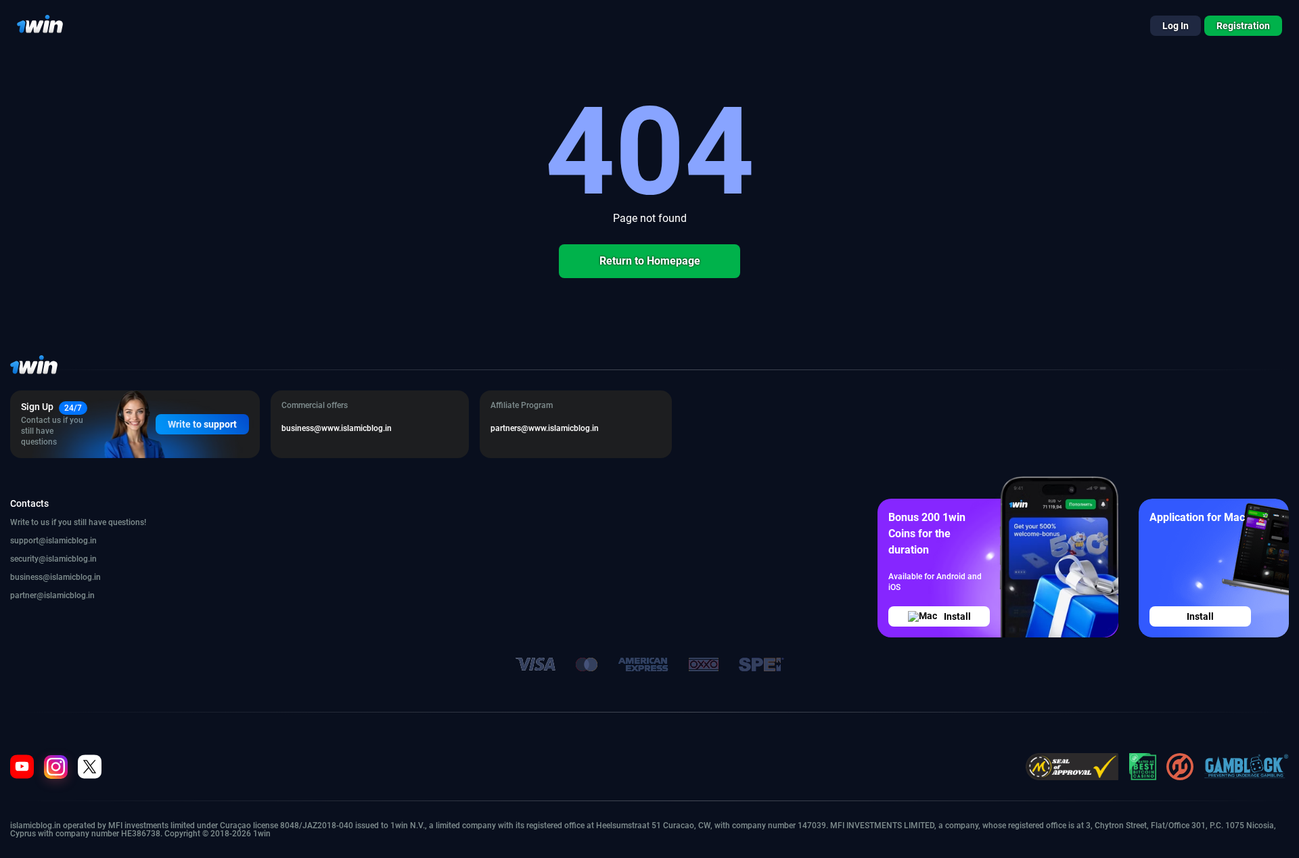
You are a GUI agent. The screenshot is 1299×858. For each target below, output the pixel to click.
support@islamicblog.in (53, 540)
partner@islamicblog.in (52, 595)
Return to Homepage (649, 260)
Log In (1175, 25)
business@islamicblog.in (55, 577)
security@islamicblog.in (53, 559)
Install (957, 616)
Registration (1243, 25)
